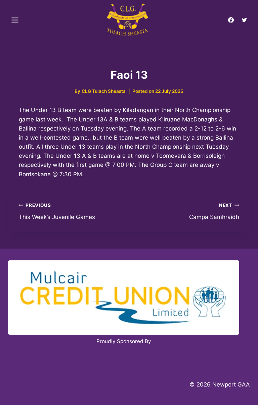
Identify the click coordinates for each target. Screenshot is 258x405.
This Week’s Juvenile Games (57, 211)
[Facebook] (231, 20)
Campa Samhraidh (214, 211)
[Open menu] (15, 20)
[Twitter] (244, 20)
